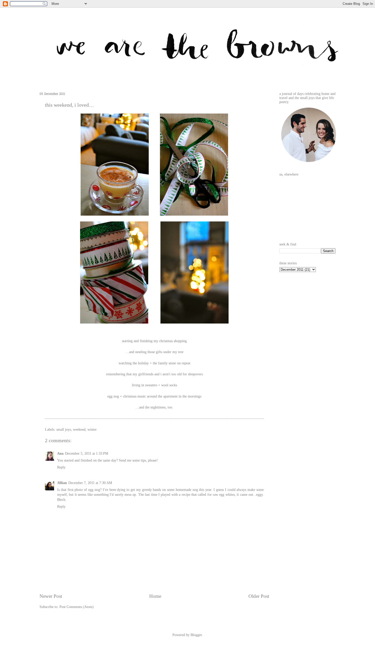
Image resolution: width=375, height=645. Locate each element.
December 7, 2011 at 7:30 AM (90, 483)
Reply (61, 467)
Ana (60, 453)
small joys (63, 429)
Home (155, 596)
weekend (79, 429)
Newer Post (51, 596)
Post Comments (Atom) (76, 607)
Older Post (258, 596)
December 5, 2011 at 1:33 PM (86, 453)
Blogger (196, 635)
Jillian (62, 483)
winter (92, 429)
